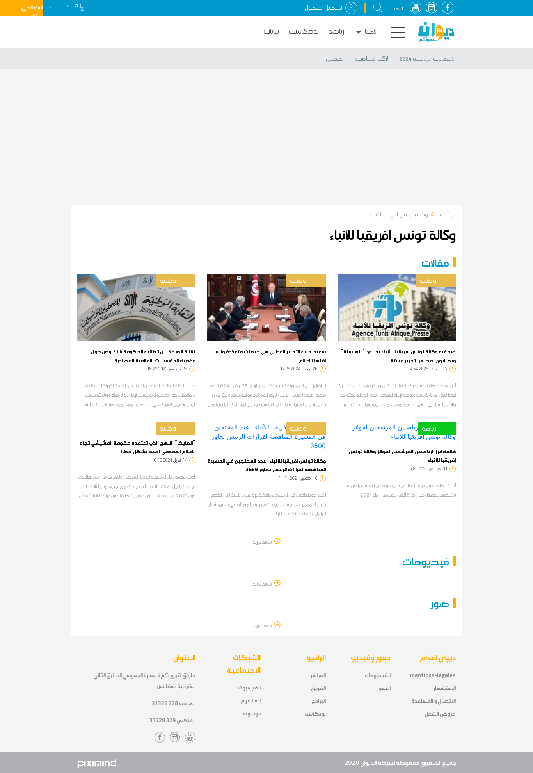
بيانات (271, 31)
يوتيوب (252, 713)
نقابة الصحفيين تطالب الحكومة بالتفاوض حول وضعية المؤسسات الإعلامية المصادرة (143, 355)
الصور (384, 688)
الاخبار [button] (370, 31)
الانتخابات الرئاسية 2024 (427, 58)
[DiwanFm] (436, 32)
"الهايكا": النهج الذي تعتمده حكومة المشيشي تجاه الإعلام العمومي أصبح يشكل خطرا (137, 447)
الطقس (335, 58)
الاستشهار (445, 688)
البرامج (318, 700)
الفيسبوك (249, 687)
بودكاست (304, 31)
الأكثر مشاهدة (371, 58)
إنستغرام (250, 700)
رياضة (336, 31)
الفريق (318, 688)
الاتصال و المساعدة (433, 700)
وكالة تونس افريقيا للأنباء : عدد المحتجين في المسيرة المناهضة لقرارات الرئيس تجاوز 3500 (267, 465)
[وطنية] (397, 307)
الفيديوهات (377, 675)
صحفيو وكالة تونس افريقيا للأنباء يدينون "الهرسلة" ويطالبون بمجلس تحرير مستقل (398, 355)
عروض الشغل (440, 713)
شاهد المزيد (262, 542)
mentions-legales (433, 675)
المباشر (318, 675)
